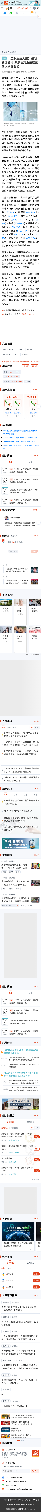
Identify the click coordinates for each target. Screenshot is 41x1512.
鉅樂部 (27, 1500)
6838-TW (19, 234)
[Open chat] (36, 13)
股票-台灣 (12, 1162)
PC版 (5, 1500)
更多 (27, 381)
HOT (11, 469)
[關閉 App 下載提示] (2, 3)
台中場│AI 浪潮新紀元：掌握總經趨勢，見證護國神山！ (24, 470)
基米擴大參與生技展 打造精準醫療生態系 (19, 441)
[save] (29, 13)
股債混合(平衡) (14, 1152)
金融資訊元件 (20, 1504)
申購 (37, 1137)
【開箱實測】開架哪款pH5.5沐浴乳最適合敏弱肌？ (20, 609)
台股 (5, 52)
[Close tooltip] (34, 18)
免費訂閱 (35, 1471)
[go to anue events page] (30, 8)
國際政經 (12, 861)
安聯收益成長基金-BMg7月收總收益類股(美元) (17, 1147)
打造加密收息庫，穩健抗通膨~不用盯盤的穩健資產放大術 (24, 491)
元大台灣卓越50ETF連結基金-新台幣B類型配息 (17, 1169)
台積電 (10, 1280)
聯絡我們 (31, 1504)
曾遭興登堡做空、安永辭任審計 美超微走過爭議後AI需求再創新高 (6, 609)
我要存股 (34, 366)
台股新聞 (13, 52)
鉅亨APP (13, 1500)
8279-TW (31, 238)
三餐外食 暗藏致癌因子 (6, 637)
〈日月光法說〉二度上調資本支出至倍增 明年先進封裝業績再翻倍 (17, 581)
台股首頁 (26, 366)
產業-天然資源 (14, 1140)
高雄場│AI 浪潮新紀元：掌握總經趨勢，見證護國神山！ (24, 501)
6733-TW (22, 230)
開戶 (37, 1149)
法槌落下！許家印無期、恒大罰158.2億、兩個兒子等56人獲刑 (34, 637)
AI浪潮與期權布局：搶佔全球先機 (19, 310)
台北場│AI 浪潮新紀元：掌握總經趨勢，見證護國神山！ (24, 480)
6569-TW (19, 223)
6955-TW (12, 215)
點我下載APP (28, 314)
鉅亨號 (20, 1500)
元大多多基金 (6, 1158)
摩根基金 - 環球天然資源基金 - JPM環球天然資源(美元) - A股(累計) (16, 1135)
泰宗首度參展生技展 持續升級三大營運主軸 (20, 437)
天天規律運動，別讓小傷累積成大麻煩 (20, 637)
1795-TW (10, 212)
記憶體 (10, 1274)
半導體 (10, 1287)
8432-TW (17, 219)
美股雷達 (12, 877)
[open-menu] (2, 8)
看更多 (36, 455)
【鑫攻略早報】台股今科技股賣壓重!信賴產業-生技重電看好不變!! (16, 570)
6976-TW (15, 226)
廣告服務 (10, 1504)
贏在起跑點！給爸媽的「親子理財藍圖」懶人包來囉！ (21, 362)
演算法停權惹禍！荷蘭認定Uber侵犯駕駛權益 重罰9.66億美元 (34, 609)
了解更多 (34, 389)
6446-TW (31, 212)
